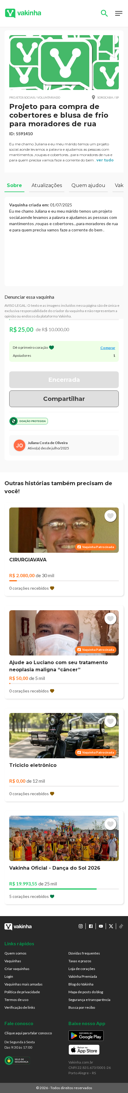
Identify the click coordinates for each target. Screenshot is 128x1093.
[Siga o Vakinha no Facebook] (90, 926)
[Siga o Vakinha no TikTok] (121, 926)
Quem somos (15, 953)
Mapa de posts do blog (85, 992)
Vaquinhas (12, 961)
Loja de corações (81, 968)
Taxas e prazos (79, 961)
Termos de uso (16, 999)
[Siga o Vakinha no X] (111, 926)
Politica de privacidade (22, 992)
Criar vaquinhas (16, 968)
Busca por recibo (81, 1007)
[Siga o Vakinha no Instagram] (80, 926)
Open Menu (119, 13)
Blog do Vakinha (80, 984)
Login (8, 976)
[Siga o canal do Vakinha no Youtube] (101, 926)
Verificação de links (19, 1007)
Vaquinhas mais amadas (23, 984)
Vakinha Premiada (82, 976)
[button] (64, 62)
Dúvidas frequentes (84, 953)
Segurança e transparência (89, 999)
